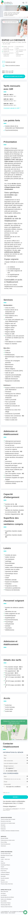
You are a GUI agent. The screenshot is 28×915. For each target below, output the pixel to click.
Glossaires (3, 825)
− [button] (2, 729)
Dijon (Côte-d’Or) (4, 891)
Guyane (2, 866)
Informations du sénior (13, 752)
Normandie (3, 876)
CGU (8, 792)
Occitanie (3, 880)
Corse (2, 861)
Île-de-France (3, 870)
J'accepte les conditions (13, 786)
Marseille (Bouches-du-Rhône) (7, 897)
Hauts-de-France (4, 868)
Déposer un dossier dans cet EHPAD (14, 76)
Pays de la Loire (4, 882)
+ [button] (2, 727)
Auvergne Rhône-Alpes (6, 853)
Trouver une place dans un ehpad (8, 819)
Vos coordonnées (10, 773)
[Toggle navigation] (26, 2)
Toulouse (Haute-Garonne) (6, 906)
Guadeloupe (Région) (5, 865)
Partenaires (3, 828)
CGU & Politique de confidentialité (17, 911)
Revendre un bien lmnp (6, 821)
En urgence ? (10, 768)
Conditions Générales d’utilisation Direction (10, 830)
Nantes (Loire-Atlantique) (6, 899)
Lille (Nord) (3, 893)
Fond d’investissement (5, 844)
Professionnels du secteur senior (8, 840)
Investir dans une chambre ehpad (8, 823)
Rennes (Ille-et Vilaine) (5, 902)
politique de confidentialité (12, 808)
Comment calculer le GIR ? (12, 108)
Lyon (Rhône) (4, 895)
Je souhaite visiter (11, 771)
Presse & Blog (4, 842)
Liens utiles (3, 826)
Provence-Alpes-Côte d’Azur (7, 883)
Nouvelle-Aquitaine (5, 878)
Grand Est (3, 863)
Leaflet (13, 739)
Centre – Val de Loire (5, 859)
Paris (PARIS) (4, 901)
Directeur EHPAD (4, 838)
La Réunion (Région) (5, 872)
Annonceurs (3, 845)
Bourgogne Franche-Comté (6, 855)
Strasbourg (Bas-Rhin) (5, 904)
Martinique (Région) (5, 874)
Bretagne (3, 857)
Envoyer (15, 797)
